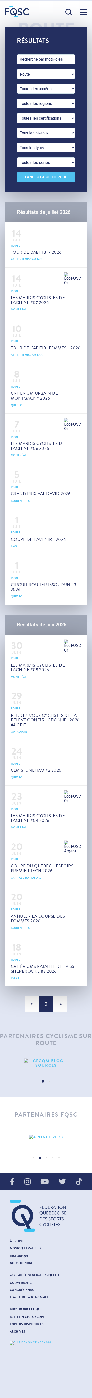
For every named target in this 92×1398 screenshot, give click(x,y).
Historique (19, 1256)
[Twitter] (62, 1182)
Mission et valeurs (25, 1248)
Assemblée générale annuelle (35, 1275)
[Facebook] (12, 1182)
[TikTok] (79, 1182)
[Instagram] (27, 1182)
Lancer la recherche (46, 177)
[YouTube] (44, 1182)
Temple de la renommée (29, 1297)
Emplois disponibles (27, 1324)
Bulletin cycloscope (27, 1317)
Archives (17, 1331)
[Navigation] (83, 12)
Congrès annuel (24, 1290)
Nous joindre (21, 1263)
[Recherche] (69, 12)
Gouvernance (21, 1283)
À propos (17, 1241)
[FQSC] (17, 11)
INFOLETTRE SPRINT (24, 1309)
